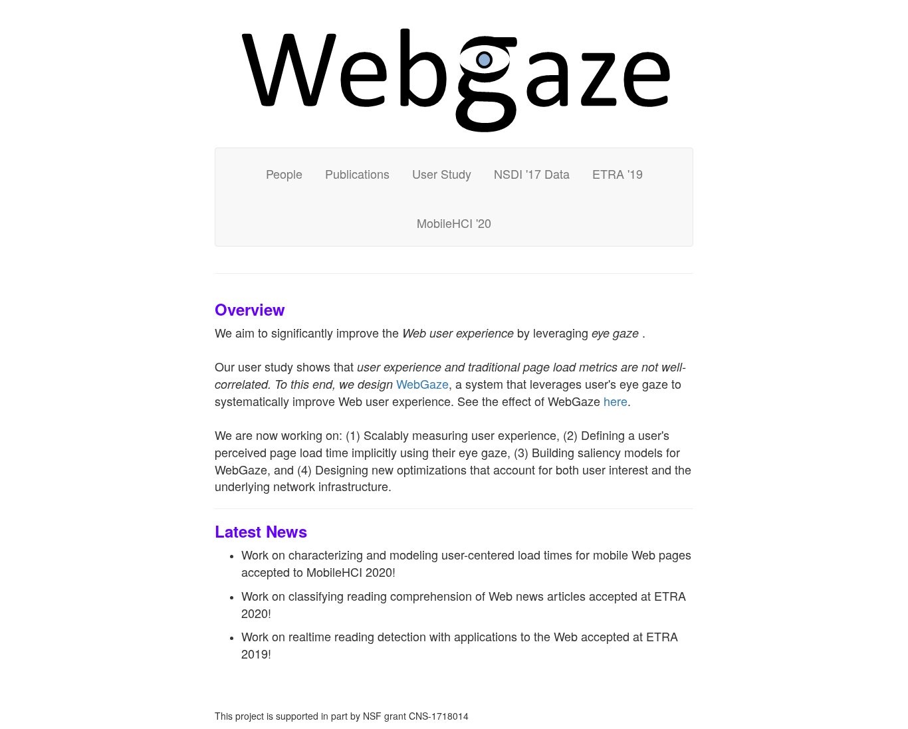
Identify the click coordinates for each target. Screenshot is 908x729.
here (615, 400)
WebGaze (422, 383)
